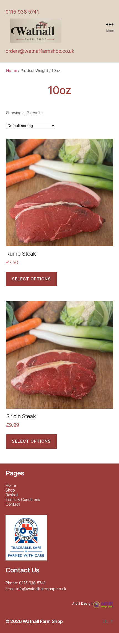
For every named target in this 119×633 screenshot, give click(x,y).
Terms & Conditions (23, 499)
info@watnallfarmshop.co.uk (41, 588)
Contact (13, 504)
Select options (31, 278)
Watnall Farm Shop (43, 621)
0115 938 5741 (22, 12)
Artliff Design (82, 603)
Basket (12, 494)
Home (11, 70)
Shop (10, 490)
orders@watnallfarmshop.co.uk (40, 51)
